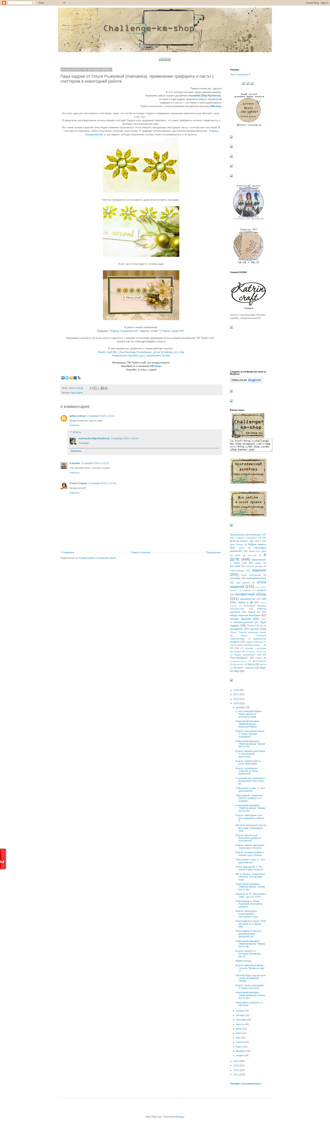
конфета (261, 590)
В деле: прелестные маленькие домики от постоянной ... (249, 838)
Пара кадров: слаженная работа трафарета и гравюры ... (249, 798)
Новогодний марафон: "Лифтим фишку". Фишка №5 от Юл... (250, 744)
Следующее (67, 552)
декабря (241, 707)
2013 (236, 1065)
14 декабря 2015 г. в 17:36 (102, 483)
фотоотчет (238, 664)
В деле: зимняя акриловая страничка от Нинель (250, 846)
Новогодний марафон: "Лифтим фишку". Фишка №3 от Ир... (250, 887)
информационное (256, 578)
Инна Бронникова (251, 575)
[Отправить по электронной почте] (91, 388)
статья (258, 658)
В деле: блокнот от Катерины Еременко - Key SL (249, 954)
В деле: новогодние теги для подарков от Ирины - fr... (251, 818)
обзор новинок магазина (245, 615)
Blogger (180, 1116)
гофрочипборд (237, 570)
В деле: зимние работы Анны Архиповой (248, 762)
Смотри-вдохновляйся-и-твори (245, 645)
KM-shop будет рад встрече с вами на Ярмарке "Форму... (251, 978)
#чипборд (130, 352)
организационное (243, 622)
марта (239, 1046)
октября (240, 1015)
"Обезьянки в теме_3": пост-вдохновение (251, 789)
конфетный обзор (250, 594)
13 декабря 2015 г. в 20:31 (124, 438)
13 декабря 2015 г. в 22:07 (95, 463)
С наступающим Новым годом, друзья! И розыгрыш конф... (248, 714)
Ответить (75, 425)
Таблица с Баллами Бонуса (245, 1083)
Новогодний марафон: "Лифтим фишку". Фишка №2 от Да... (250, 944)
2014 (236, 1061)
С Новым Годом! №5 (172, 330)
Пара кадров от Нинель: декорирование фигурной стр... (249, 934)
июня (239, 1033)
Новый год (254, 612)
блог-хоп (252, 555)
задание (259, 570)
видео (258, 563)
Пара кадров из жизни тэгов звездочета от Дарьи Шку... (251, 924)
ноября (240, 1010)
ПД (261, 625)
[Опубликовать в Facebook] (102, 388)
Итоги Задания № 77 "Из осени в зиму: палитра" (250, 868)
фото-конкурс (259, 661)
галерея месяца (254, 566)
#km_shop (118, 352)
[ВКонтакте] (63, 377)
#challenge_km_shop (172, 352)
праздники (236, 628)
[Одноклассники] (71, 377)
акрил (241, 548)
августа (240, 1024)
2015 (236, 703)
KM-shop (216, 106)
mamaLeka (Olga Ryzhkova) (94, 438)
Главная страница (140, 552)
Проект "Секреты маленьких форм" (248, 632)
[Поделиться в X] (99, 388)
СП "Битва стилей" (254, 652)
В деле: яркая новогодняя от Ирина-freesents (250, 986)
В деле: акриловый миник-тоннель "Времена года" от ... (250, 968)
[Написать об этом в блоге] (95, 388)
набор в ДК (245, 602)
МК (264, 598)
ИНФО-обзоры (244, 961)
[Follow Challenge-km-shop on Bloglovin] (246, 382)
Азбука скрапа (257, 544)
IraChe (263, 664)
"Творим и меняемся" (246, 538)
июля (239, 1028)
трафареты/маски (238, 661)
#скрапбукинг (120, 355)
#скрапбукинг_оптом (148, 352)
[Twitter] (67, 377)
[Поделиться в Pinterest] (106, 388)
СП (231, 648)
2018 (236, 690)
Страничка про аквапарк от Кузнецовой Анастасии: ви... (250, 781)
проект (254, 628)
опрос (263, 619)
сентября (241, 1019)
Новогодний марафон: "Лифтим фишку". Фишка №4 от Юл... (250, 808)
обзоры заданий (240, 618)
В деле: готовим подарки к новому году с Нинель (250, 853)
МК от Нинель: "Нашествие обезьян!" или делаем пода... (250, 877)
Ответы (77, 432)
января (240, 1055)
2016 (236, 699)
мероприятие (247, 599)
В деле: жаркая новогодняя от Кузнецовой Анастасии (250, 754)
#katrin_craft (105, 352)
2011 (236, 1074)
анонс (238, 555)
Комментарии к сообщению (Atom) (97, 558)
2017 (236, 694)
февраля (241, 1051)
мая (238, 1037)
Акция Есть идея (257, 551)
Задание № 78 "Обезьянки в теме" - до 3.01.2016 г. (251, 895)
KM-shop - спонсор (243, 667)
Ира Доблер (243, 582)
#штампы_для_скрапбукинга (144, 355)
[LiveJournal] (79, 377)
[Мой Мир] (75, 377)
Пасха (250, 625)
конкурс (247, 590)
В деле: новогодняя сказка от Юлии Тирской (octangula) (250, 734)
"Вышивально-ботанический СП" (248, 534)
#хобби (166, 355)
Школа (251, 664)
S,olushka (75, 463)
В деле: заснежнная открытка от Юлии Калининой (247, 771)
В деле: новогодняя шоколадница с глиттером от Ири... (248, 914)
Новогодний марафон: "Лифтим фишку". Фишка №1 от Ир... (250, 995)
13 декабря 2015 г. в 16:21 (101, 416)
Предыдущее (213, 552)
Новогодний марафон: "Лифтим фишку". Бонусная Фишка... (248, 724)
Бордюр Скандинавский (124, 330)
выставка (235, 566)
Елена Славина (78, 483)
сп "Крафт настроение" (242, 655)
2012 (236, 1070)
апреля (240, 1042)
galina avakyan (78, 416)
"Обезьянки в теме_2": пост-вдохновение (251, 861)
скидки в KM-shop (254, 642)
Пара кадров (76, 393)
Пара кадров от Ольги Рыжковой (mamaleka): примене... (249, 904)
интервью (235, 578)
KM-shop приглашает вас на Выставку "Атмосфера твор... (251, 828)
